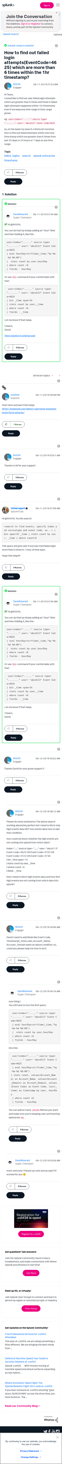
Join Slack (31, 1273)
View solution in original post (20, 335)
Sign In (47, 5)
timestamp (10, 160)
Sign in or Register (30, 23)
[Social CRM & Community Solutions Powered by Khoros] (51, 1418)
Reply (13, 181)
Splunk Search (11, 34)
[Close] (57, 1437)
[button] (56, 46)
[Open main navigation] (58, 5)
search (26, 155)
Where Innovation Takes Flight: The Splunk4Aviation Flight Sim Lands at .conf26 (28, 1384)
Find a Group (31, 1308)
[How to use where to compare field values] (53, 375)
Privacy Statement (29, 1451)
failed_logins (12, 155)
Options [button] (57, 34)
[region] (31, 1448)
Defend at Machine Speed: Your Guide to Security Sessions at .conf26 (26, 1360)
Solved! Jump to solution (20, 45)
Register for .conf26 (31, 1234)
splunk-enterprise (44, 155)
